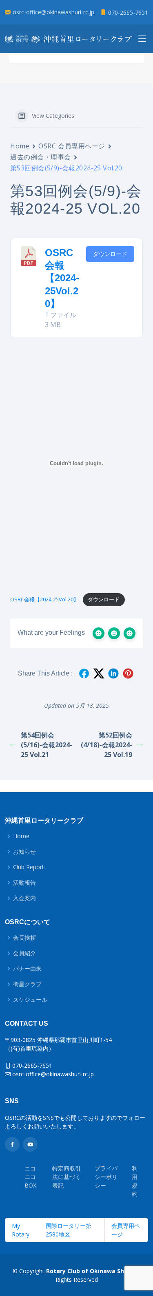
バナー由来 (27, 968)
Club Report (28, 867)
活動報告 (24, 882)
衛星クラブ (27, 984)
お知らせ (24, 851)
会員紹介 (24, 953)
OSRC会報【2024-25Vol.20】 (62, 278)
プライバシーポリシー (106, 1176)
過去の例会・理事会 (40, 156)
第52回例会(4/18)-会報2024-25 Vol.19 (106, 745)
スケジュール (30, 999)
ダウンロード (110, 254)
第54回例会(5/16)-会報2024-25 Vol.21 (46, 745)
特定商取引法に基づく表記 (66, 1176)
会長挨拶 (24, 938)
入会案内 (24, 898)
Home (19, 145)
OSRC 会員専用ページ (71, 145)
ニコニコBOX (30, 1176)
